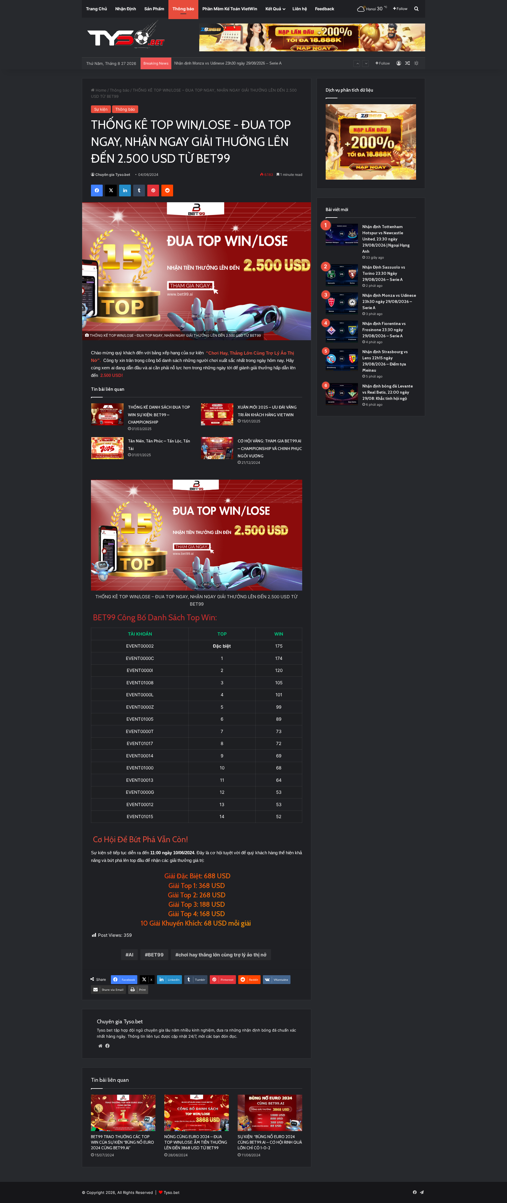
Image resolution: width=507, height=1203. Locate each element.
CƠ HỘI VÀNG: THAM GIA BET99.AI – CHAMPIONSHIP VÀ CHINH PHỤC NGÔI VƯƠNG (270, 448)
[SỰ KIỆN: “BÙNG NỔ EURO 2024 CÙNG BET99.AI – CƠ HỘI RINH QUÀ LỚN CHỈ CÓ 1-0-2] (270, 1113)
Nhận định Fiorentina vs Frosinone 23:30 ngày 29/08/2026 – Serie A (231, 63)
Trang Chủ (96, 8)
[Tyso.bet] (126, 35)
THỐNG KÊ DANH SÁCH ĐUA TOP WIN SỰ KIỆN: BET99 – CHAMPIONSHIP (159, 415)
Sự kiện (101, 109)
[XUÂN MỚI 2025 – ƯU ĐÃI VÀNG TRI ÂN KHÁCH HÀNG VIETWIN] (217, 414)
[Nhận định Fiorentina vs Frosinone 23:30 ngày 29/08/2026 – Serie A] (342, 332)
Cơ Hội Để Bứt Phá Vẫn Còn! (140, 839)
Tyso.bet (172, 1192)
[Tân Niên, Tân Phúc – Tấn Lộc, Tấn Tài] (107, 448)
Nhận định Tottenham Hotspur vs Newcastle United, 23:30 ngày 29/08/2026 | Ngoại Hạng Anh (386, 239)
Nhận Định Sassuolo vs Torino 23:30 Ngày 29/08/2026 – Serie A (383, 273)
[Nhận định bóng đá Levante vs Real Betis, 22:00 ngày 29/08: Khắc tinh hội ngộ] (342, 394)
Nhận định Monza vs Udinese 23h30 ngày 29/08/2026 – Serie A (389, 301)
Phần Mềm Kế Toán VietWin (229, 8)
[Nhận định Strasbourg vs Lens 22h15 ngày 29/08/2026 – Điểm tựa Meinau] (342, 360)
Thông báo (183, 8)
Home (100, 90)
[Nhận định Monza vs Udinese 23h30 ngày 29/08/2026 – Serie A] (342, 303)
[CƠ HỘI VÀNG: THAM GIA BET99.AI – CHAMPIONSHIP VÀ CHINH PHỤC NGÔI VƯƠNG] (217, 448)
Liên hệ (300, 8)
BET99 (156, 955)
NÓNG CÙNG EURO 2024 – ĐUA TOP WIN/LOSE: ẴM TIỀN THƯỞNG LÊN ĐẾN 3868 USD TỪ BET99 (195, 1142)
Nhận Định (125, 8)
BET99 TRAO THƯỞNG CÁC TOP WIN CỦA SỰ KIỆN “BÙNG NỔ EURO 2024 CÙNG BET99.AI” (122, 1142)
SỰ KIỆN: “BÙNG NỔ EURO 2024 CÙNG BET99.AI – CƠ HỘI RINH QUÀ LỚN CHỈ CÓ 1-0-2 (270, 1142)
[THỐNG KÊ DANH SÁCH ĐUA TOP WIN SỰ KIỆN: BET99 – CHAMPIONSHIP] (107, 414)
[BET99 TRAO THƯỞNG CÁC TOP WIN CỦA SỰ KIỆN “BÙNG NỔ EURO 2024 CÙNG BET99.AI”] (123, 1113)
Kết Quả (273, 8)
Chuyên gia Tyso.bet (112, 174)
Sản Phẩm (154, 8)
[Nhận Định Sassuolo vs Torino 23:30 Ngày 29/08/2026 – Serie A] (342, 275)
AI (131, 955)
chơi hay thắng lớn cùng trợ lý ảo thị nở (222, 955)
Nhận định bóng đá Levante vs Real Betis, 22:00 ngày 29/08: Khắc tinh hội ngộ (387, 392)
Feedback (324, 8)
